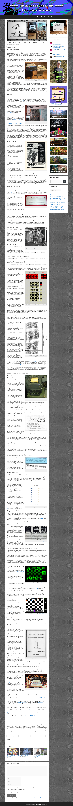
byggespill (59, 196)
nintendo (58, 201)
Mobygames (44, 541)
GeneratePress (44, 804)
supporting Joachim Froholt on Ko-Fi (29, 715)
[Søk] (64, 181)
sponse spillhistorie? (58, 104)
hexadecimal (22, 100)
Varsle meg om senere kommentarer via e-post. (16, 789)
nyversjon (52, 202)
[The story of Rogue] (26, 751)
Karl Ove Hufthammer (56, 46)
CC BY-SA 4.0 (40, 80)
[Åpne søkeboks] (66, 17)
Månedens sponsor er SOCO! (56, 103)
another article (9, 112)
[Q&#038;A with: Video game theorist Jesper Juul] (40, 751)
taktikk (59, 209)
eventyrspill (62, 198)
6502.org (8, 682)
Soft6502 (41, 305)
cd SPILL (63, 196)
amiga (64, 195)
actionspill (60, 195)
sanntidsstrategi (53, 207)
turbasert (62, 209)
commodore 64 (54, 198)
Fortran (12, 192)
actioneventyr (54, 194)
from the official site (22, 702)
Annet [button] (32, 16)
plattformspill (54, 204)
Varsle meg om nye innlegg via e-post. (15, 792)
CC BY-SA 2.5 (44, 206)
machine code (15, 301)
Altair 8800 (20, 72)
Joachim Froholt (18, 44)
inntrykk (51, 201)
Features (21, 16)
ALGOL (14, 223)
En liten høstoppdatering (60, 56)
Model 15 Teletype (32, 361)
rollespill (57, 206)
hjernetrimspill (63, 199)
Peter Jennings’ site (41, 702)
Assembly (8, 307)
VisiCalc (37, 588)
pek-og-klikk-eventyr (60, 202)
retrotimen (52, 206)
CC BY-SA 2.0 (37, 399)
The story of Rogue (24, 755)
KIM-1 (26, 88)
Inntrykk (8, 16)
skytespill (57, 207)
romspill (61, 206)
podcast (60, 204)
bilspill (56, 196)
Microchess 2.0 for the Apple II (15, 559)
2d (50, 195)
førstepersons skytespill (55, 199)
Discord (27, 16)
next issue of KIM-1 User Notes (27, 410)
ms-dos (55, 201)
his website (22, 364)
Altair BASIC (41, 518)
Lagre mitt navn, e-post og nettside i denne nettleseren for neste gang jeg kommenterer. (24, 786)
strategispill (54, 209)
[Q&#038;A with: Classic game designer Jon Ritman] (13, 751)
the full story (45, 688)
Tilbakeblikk (14, 16)
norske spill (62, 201)
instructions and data (17, 119)
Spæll (61, 207)
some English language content (31, 709)
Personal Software (32, 585)
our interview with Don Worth (32, 712)
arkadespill (52, 196)
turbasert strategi (53, 210)
